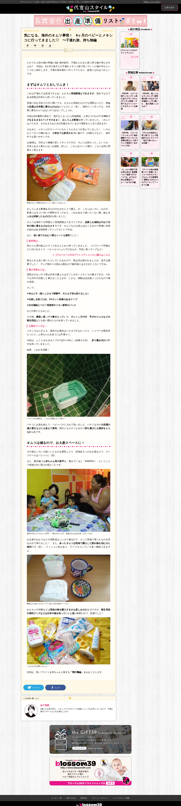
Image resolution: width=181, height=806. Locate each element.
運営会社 (83, 798)
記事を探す (170, 7)
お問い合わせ (71, 798)
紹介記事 (134, 57)
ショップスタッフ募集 (121, 798)
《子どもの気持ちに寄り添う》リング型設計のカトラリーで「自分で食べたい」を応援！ (150, 138)
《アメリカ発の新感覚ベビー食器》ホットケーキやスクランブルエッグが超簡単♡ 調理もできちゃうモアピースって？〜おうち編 (150, 177)
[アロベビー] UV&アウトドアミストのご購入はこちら (83, 255)
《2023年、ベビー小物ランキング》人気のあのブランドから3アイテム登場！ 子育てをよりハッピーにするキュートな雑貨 (129, 101)
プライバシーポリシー (99, 798)
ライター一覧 (56, 798)
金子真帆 (44, 705)
